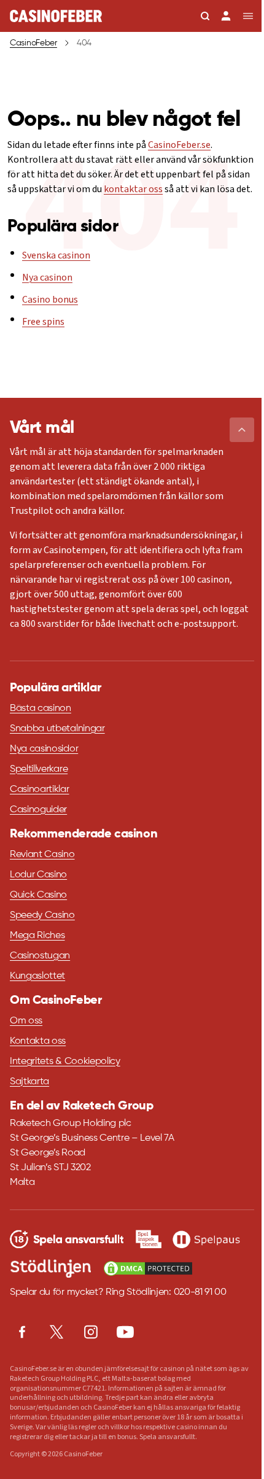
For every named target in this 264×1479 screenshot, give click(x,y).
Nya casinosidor (44, 749)
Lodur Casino (38, 875)
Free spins (43, 321)
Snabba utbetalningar (57, 729)
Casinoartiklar (39, 789)
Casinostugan (40, 956)
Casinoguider (38, 810)
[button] (242, 429)
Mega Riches (37, 936)
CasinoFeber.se (179, 145)
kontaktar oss (133, 189)
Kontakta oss (38, 1041)
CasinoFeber (33, 43)
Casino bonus (50, 299)
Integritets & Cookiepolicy (65, 1061)
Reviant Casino (42, 855)
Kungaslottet (37, 976)
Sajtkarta (29, 1082)
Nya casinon (47, 277)
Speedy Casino (42, 915)
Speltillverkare (39, 769)
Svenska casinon (56, 255)
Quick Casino (38, 895)
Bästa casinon (40, 708)
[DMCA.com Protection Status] (148, 1268)
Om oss (26, 1021)
